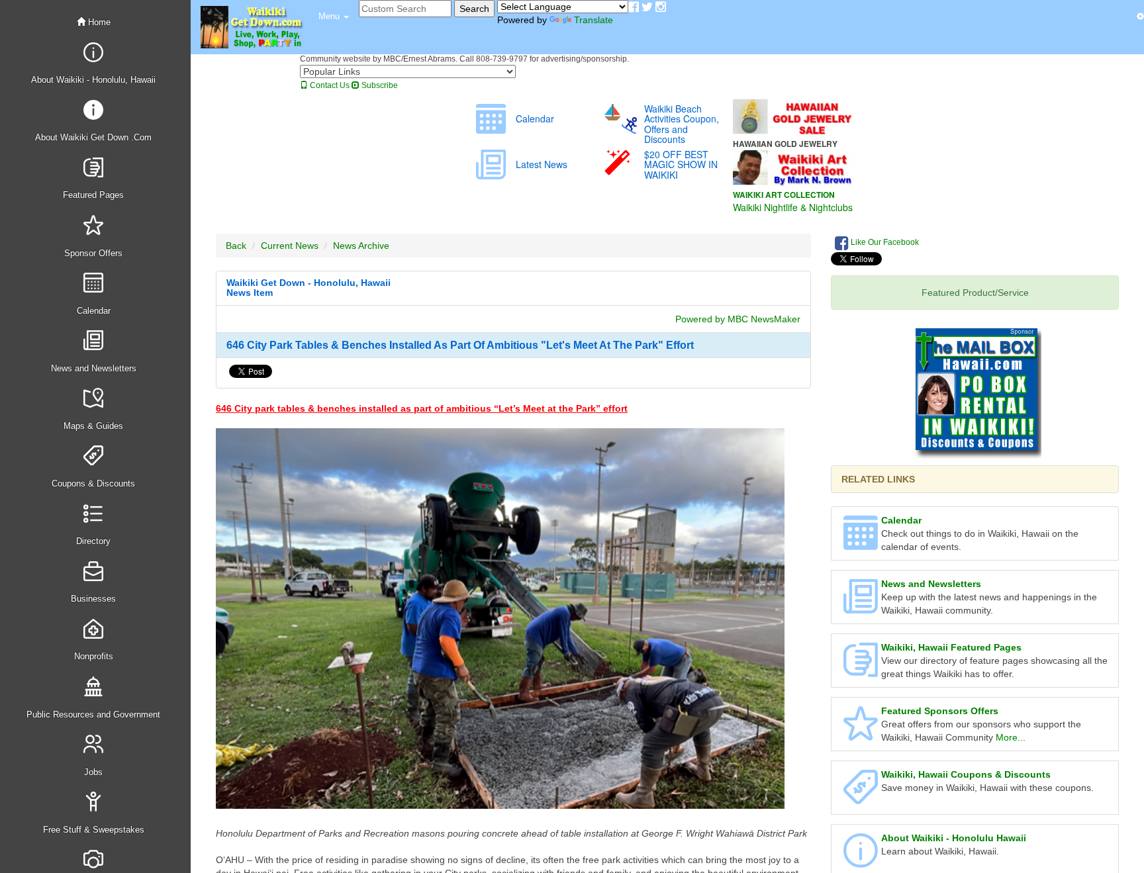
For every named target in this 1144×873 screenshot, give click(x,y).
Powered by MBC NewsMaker (737, 319)
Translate (593, 20)
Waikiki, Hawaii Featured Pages (951, 647)
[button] (334, 16)
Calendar (901, 520)
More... (1010, 737)
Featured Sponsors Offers (939, 711)
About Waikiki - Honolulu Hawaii (953, 838)
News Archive (361, 245)
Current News (289, 245)
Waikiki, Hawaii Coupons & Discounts (966, 774)
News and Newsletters (931, 583)
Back (236, 245)
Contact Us (329, 85)
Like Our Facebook (884, 242)
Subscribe (378, 85)
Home (98, 22)
